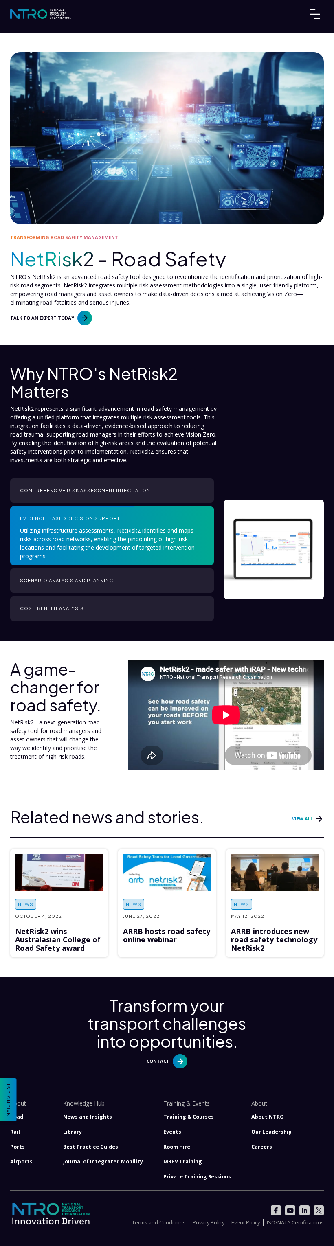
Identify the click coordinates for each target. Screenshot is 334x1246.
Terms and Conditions (159, 1222)
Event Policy (245, 1222)
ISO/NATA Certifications (295, 1222)
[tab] (112, 490)
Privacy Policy (208, 1222)
